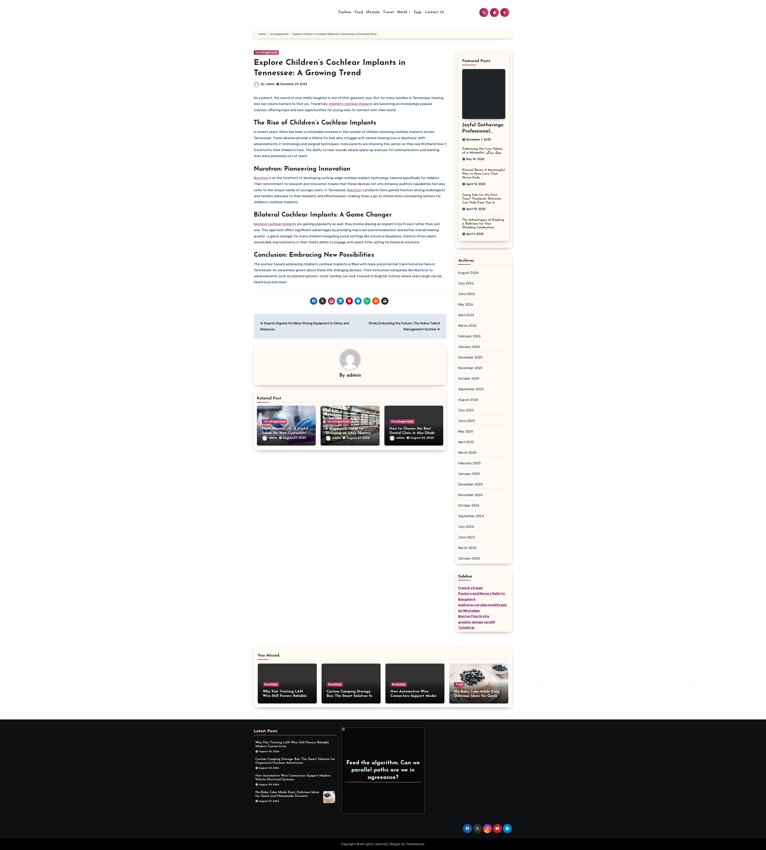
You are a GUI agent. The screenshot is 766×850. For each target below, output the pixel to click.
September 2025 (471, 389)
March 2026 (467, 326)
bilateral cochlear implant (274, 224)
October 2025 (468, 378)
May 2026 (465, 304)
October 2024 (468, 505)
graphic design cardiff (476, 622)
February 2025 (469, 463)
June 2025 (466, 421)
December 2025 (470, 357)
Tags (418, 12)
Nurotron (261, 178)
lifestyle (373, 12)
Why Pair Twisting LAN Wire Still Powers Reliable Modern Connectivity (285, 696)
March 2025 (467, 453)
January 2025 (469, 474)
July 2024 (466, 527)
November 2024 (470, 495)
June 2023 (466, 537)
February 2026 (469, 336)
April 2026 (466, 315)
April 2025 (466, 442)
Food (358, 12)
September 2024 (471, 516)
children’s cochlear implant (350, 104)
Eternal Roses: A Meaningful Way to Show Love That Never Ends (483, 173)
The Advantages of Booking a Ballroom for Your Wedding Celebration (483, 223)
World (402, 12)
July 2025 (466, 410)
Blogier (395, 844)
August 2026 (468, 273)
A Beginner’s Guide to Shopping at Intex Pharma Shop (348, 433)
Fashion (344, 12)
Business (270, 684)
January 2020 (469, 558)
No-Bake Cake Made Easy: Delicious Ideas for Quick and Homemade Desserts (477, 696)
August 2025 (468, 400)
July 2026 (466, 283)
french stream (470, 588)
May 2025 (465, 431)
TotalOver (466, 628)
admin (270, 84)
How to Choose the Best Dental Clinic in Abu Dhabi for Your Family (412, 433)
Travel (388, 12)
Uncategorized (266, 52)
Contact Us (434, 12)
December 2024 (470, 484)
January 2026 (469, 347)
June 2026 (466, 294)
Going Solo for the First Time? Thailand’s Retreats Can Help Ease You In (481, 198)
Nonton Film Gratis (473, 616)
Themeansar (415, 844)
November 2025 (470, 368)
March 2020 (467, 548)
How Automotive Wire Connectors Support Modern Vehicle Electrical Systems (414, 696)
